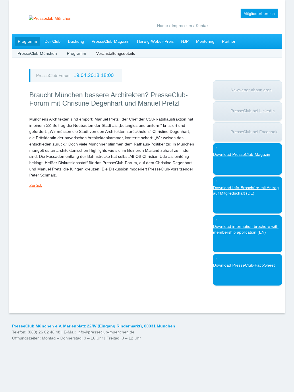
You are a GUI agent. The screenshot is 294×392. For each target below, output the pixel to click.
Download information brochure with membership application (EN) (245, 229)
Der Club (53, 41)
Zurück (35, 185)
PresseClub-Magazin (110, 41)
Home (162, 25)
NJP (185, 41)
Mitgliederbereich (259, 13)
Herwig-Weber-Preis (155, 41)
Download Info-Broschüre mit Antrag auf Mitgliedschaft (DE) (246, 190)
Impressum (182, 25)
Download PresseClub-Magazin (241, 154)
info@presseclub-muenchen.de (106, 332)
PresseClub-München (37, 53)
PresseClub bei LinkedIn (253, 110)
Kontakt (203, 25)
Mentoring (205, 41)
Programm (27, 41)
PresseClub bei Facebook (254, 131)
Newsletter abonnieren (251, 90)
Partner (228, 41)
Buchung (76, 41)
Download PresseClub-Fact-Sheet (244, 265)
